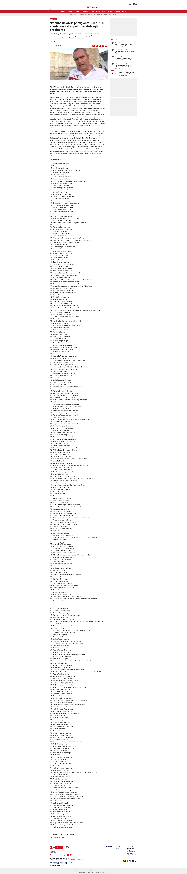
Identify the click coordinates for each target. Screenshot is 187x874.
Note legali (96, 869)
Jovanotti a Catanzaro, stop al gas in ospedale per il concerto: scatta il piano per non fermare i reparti (124, 58)
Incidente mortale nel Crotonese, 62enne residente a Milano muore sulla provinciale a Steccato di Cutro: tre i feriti (123, 66)
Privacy (85, 869)
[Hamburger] (50, 4)
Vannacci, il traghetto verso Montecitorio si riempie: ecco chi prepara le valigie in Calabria (123, 44)
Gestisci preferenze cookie (105, 870)
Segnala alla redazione (78, 869)
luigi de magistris (69, 834)
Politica (62, 837)
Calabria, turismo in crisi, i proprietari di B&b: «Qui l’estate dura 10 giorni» (124, 51)
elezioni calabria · (58, 834)
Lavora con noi (114, 869)
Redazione (71, 869)
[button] (93, 46)
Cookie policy (90, 869)
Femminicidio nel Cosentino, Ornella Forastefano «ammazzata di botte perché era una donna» (124, 74)
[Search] (134, 12)
